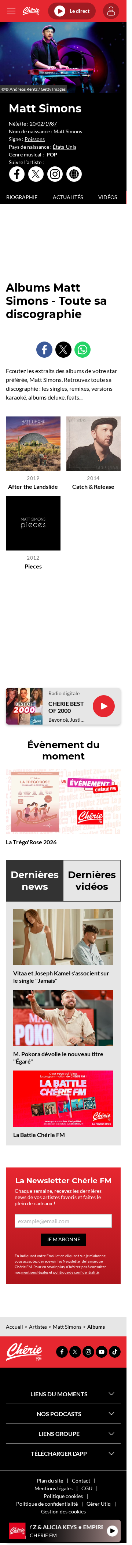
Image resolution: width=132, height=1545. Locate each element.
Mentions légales (53, 1488)
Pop (52, 155)
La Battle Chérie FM (39, 1134)
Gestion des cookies (63, 1511)
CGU (86, 1488)
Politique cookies (63, 1496)
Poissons (35, 139)
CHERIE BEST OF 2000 (66, 707)
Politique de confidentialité (47, 1504)
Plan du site (50, 1480)
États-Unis (64, 147)
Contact (81, 1480)
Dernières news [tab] (35, 880)
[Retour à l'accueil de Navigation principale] (31, 11)
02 (40, 123)
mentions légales (34, 1272)
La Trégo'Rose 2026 (31, 841)
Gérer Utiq (99, 1504)
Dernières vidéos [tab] (92, 880)
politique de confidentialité (76, 1272)
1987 (51, 123)
